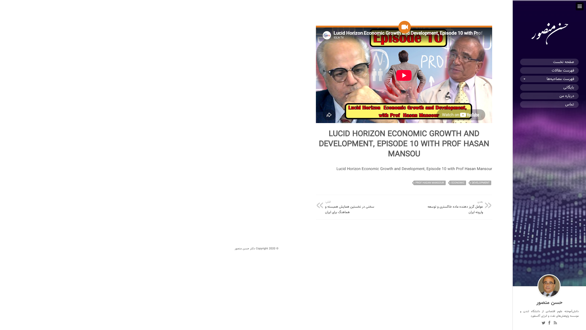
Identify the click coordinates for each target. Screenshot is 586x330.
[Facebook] (549, 323)
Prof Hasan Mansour (429, 183)
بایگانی (568, 87)
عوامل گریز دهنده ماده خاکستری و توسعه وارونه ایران (455, 207)
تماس (569, 104)
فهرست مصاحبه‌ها (560, 79)
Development (481, 183)
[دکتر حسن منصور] (549, 45)
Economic (457, 183)
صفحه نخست (563, 62)
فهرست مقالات (563, 70)
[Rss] (555, 323)
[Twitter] (543, 323)
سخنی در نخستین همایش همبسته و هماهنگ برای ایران (349, 207)
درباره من (566, 96)
